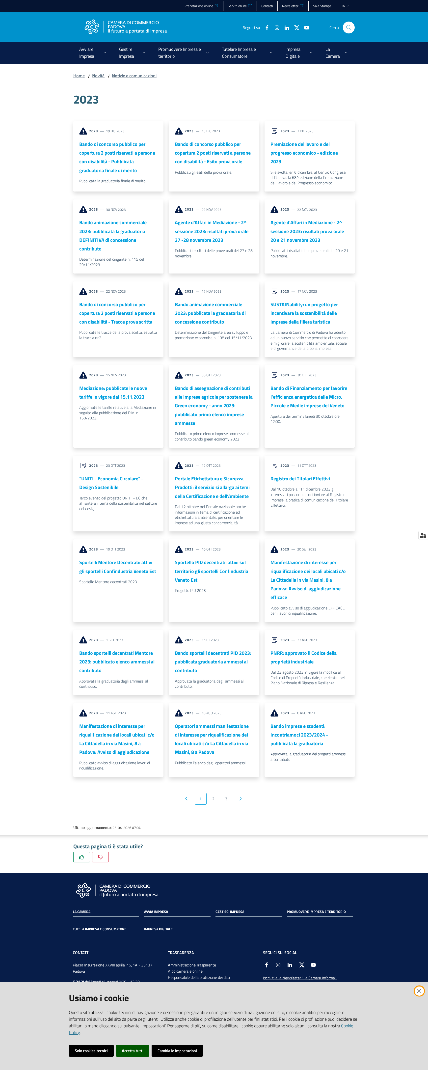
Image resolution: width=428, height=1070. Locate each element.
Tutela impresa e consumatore (99, 929)
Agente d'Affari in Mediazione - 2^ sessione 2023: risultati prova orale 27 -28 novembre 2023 (211, 231)
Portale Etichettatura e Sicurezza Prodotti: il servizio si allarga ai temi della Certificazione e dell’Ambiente (212, 487)
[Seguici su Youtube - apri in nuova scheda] (305, 27)
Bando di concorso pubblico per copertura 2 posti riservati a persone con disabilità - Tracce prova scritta (117, 313)
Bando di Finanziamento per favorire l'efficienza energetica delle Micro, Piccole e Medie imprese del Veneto (308, 397)
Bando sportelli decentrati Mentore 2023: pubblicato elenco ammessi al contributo (117, 661)
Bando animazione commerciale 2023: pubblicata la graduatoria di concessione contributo (210, 313)
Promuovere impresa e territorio (316, 911)
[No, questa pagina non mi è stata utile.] (100, 857)
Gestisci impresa (229, 911)
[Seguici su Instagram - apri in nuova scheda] (275, 27)
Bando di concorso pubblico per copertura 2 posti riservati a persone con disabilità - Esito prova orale (213, 152)
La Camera (81, 911)
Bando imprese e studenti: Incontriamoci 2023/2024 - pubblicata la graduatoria (299, 734)
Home (79, 75)
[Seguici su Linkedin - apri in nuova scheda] (285, 27)
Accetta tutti (132, 1051)
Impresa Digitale (158, 929)
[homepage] (125, 27)
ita (343, 5)
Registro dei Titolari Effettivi (300, 478)
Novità (98, 75)
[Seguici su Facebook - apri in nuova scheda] (265, 27)
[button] (349, 27)
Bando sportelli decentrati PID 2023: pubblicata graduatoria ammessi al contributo (213, 661)
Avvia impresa (156, 911)
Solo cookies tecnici (91, 1051)
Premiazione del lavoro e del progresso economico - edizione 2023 (304, 152)
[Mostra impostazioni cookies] (423, 535)
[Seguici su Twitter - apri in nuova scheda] (295, 27)
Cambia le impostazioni (177, 1051)
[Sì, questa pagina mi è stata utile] (81, 857)
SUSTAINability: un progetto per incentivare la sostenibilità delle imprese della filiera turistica (304, 313)
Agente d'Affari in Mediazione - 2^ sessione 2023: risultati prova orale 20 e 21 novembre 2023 (307, 231)
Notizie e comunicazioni (134, 75)
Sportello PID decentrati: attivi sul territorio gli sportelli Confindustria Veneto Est (211, 571)
